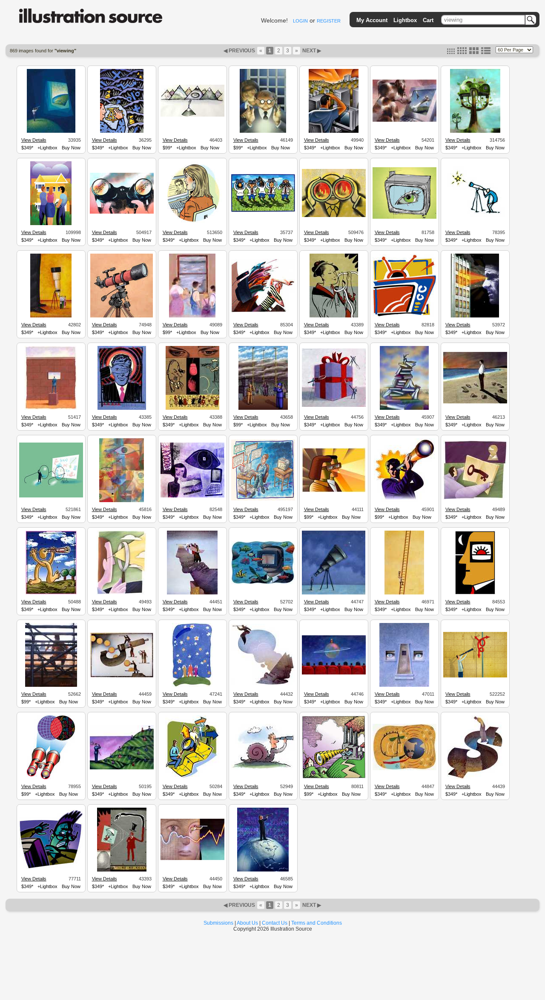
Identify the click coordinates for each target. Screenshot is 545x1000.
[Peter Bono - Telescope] (121, 316)
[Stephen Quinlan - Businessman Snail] (263, 769)
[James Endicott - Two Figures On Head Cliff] (192, 593)
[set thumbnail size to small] (451, 52)
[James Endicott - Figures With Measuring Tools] (122, 676)
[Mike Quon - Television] (404, 315)
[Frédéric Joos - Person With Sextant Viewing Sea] (121, 131)
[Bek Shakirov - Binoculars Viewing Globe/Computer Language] (51, 778)
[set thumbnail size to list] (485, 52)
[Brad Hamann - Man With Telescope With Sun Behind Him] (404, 501)
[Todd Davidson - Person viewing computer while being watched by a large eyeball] (192, 496)
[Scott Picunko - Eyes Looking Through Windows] (404, 685)
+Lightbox (47, 147)
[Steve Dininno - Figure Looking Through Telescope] (333, 593)
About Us (247, 923)
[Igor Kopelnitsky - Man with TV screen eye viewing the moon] (475, 593)
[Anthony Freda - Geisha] (334, 316)
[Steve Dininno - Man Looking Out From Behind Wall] (51, 408)
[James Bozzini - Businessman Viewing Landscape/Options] (122, 768)
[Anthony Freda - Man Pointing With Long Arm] (121, 870)
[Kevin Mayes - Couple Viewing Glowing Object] (263, 131)
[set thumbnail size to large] (474, 52)
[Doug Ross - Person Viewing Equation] (51, 496)
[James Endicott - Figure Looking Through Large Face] (192, 859)
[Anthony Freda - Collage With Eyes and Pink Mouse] (192, 408)
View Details (33, 140)
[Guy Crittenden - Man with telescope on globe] (263, 870)
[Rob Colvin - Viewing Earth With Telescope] (51, 131)
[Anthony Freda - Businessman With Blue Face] (122, 408)
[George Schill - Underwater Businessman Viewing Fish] (263, 583)
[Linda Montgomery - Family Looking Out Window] (192, 316)
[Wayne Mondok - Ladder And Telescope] (404, 593)
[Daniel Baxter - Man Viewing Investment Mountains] (192, 115)
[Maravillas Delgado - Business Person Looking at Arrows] (475, 676)
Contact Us (274, 923)
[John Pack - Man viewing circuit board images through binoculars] (122, 212)
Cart (428, 20)
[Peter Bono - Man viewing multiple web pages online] (263, 499)
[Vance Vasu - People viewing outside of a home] (51, 224)
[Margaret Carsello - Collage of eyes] (121, 501)
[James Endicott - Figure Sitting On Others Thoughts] (263, 684)
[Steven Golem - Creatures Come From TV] (263, 311)
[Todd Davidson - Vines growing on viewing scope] (475, 131)
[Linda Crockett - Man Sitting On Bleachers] (51, 685)
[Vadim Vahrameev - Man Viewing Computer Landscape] (334, 131)
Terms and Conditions (316, 923)
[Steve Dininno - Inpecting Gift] (334, 405)
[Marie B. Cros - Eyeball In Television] (404, 217)
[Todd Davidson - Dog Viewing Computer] (404, 120)
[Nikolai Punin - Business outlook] (334, 491)
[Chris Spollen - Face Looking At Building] (475, 316)
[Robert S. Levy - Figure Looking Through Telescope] (51, 593)
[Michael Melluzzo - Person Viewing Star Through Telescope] (475, 218)
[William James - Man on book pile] (404, 408)
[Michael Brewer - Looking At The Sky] (263, 211)
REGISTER (329, 20)
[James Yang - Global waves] (404, 769)
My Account (371, 20)
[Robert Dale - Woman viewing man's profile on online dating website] (192, 224)
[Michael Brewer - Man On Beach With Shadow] (475, 402)
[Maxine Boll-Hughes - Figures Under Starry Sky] (192, 685)
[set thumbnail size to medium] (462, 52)
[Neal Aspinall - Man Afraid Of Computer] (51, 868)
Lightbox (405, 20)
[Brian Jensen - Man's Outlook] (121, 593)
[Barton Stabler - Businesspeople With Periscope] (263, 408)
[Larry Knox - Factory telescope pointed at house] (334, 777)
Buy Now (71, 147)
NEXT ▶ (311, 51)
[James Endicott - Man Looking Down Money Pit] (475, 778)
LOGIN (300, 20)
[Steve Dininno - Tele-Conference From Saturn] (334, 673)
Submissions (218, 923)
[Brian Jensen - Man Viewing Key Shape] (475, 498)
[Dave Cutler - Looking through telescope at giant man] (51, 316)
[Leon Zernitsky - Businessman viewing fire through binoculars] (334, 216)
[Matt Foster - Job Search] (192, 778)
